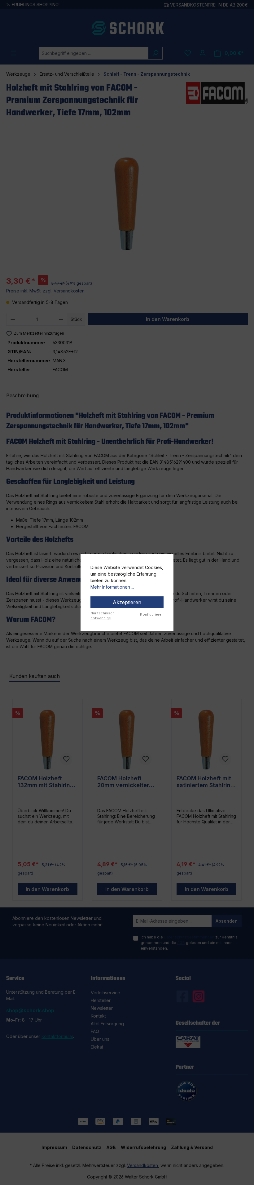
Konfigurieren (152, 614)
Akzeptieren (127, 602)
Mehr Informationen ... (112, 587)
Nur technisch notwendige (102, 616)
